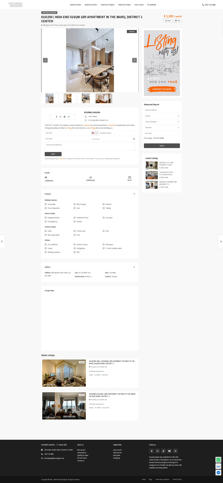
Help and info (117, 453)
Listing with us (81, 453)
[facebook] (151, 451)
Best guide (116, 455)
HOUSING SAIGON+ (92, 112)
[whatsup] (157, 451)
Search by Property (107, 4)
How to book (139, 4)
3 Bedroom (92, 404)
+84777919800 (92, 116)
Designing (116, 458)
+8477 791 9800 (210, 4)
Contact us (80, 461)
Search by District (91, 4)
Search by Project (124, 4)
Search (162, 146)
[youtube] (169, 451)
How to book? (117, 450)
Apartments (53, 13)
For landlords (151, 4)
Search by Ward (75, 4)
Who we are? (81, 450)
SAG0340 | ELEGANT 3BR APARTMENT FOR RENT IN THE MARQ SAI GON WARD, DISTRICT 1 (112, 395)
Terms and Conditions (162, 479)
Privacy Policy (177, 479)
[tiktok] (163, 451)
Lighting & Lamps (82, 455)
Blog (150, 479)
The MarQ (82, 25)
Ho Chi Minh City (72, 25)
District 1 (88, 276)
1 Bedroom (45, 13)
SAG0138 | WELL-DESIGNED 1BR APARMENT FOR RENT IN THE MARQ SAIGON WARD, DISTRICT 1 (112, 362)
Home (144, 479)
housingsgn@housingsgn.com (98, 120)
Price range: (148, 138)
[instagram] (175, 451)
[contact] (218, 472)
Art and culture (82, 458)
